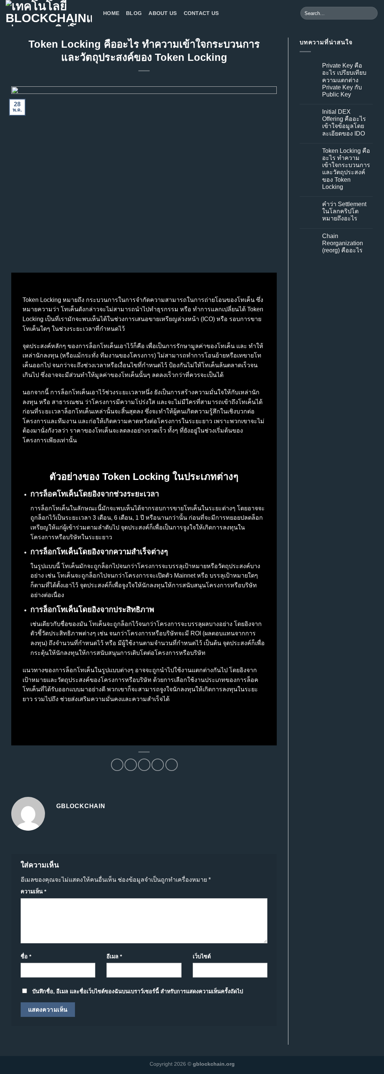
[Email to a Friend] (144, 765)
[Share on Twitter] (130, 765)
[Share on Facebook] (117, 765)
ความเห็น (33, 891)
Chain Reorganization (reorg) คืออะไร (342, 243)
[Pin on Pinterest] (158, 765)
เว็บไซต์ (202, 956)
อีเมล (114, 956)
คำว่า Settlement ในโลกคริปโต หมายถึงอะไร (344, 211)
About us (162, 13)
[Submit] (370, 13)
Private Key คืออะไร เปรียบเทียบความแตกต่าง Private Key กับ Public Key (344, 80)
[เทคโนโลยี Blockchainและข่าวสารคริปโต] (49, 13)
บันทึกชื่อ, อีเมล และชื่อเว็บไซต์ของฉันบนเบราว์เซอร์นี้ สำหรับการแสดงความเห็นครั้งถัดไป (137, 991)
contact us (201, 13)
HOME (111, 13)
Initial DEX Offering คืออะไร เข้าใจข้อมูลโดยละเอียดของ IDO (344, 123)
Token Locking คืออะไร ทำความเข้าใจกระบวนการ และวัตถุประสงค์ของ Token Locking (346, 169)
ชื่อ (26, 956)
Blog (134, 13)
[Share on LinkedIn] (171, 765)
